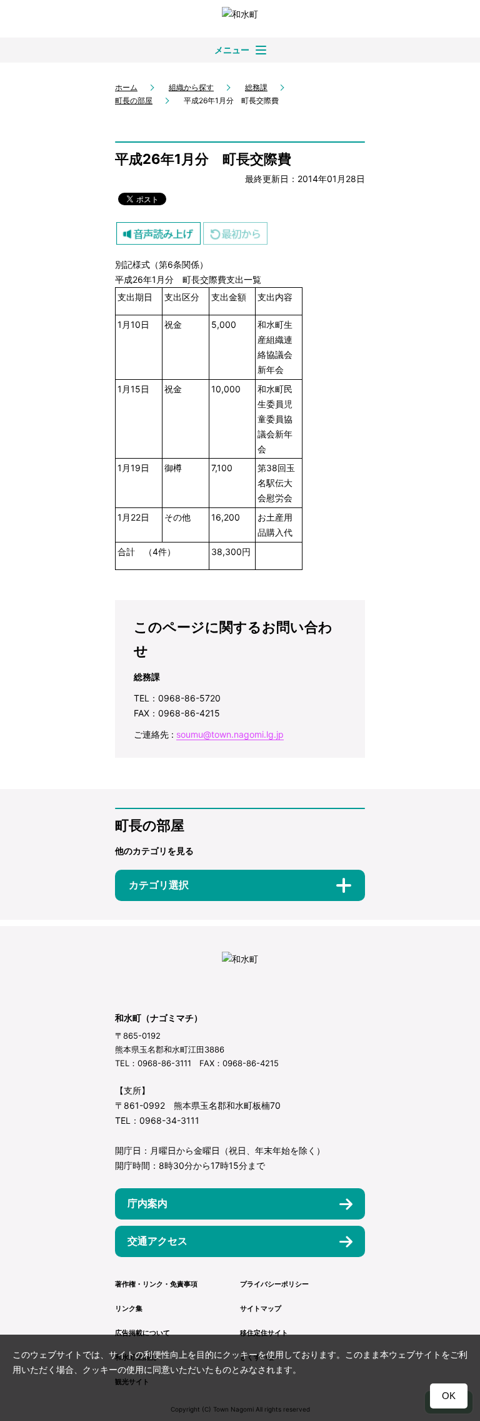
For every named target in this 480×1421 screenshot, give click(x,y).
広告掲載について (142, 1332)
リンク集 (128, 1308)
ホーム (126, 87)
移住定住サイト (264, 1332)
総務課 (256, 87)
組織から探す (191, 87)
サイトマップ (260, 1308)
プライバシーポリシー (274, 1284)
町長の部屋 (133, 100)
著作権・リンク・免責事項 (156, 1284)
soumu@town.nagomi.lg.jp (230, 734)
